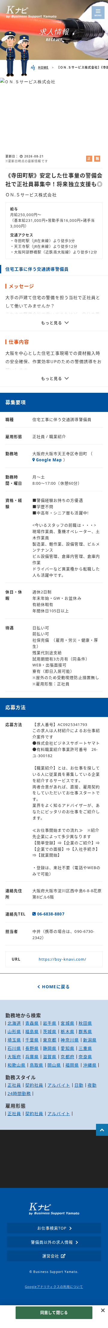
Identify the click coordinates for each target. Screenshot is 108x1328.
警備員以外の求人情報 (52, 1242)
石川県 (14, 1048)
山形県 (14, 1031)
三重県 (85, 1048)
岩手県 (49, 1023)
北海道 (14, 1023)
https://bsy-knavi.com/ (62, 959)
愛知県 (67, 1048)
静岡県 (49, 1048)
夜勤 (92, 1085)
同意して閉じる (54, 1312)
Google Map (49, 460)
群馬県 (85, 1031)
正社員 (14, 1085)
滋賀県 (49, 1056)
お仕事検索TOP (52, 1228)
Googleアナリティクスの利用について (54, 1287)
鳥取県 (36, 1065)
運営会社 (50, 1256)
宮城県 (67, 1023)
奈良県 (85, 1056)
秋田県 (85, 1023)
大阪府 (14, 1056)
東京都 (49, 1040)
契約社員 (34, 1085)
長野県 (32, 1048)
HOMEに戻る (56, 986)
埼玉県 (14, 1040)
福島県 (32, 1031)
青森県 (32, 1023)
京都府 (67, 1056)
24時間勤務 (19, 1093)
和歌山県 (17, 1065)
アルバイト (58, 1085)
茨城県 (49, 1031)
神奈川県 (70, 1040)
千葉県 (32, 1040)
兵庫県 (32, 1056)
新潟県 (90, 1040)
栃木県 (67, 1031)
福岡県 (72, 1065)
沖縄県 (90, 1065)
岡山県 (54, 1065)
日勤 (78, 1085)
